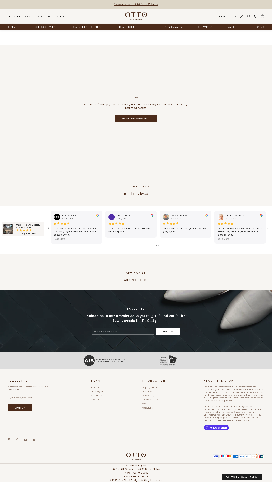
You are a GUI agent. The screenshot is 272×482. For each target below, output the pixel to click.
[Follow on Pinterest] (17, 439)
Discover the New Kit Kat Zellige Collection (136, 4)
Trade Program (19, 16)
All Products (96, 395)
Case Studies (147, 408)
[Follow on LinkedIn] (33, 439)
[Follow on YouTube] (25, 439)
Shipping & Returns (150, 387)
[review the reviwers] (97, 215)
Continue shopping (136, 118)
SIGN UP (167, 331)
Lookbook (95, 387)
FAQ (39, 16)
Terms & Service (149, 391)
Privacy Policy (148, 395)
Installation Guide (150, 399)
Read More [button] (59, 238)
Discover (55, 16)
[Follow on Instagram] (9, 439)
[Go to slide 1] (156, 245)
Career (145, 403)
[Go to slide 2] (158, 245)
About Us (95, 399)
